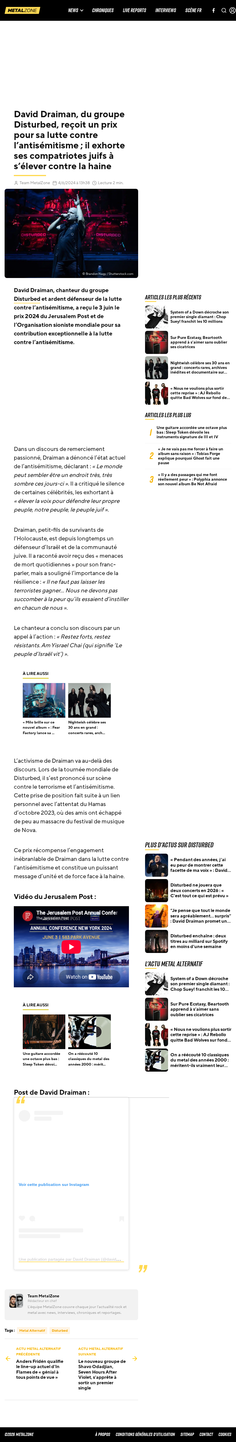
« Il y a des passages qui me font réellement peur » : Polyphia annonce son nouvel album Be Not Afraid (192, 479)
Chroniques (103, 11)
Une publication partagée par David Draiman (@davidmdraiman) (77, 1259)
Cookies (224, 1434)
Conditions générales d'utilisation (145, 1434)
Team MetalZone (35, 183)
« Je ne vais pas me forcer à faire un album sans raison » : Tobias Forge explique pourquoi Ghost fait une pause (190, 456)
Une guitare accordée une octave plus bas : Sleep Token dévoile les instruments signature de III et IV (192, 432)
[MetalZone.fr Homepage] (22, 10)
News (73, 11)
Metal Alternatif (32, 1330)
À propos (102, 1434)
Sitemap (187, 1434)
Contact (206, 1434)
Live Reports (134, 11)
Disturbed (27, 299)
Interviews (165, 11)
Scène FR (193, 11)
